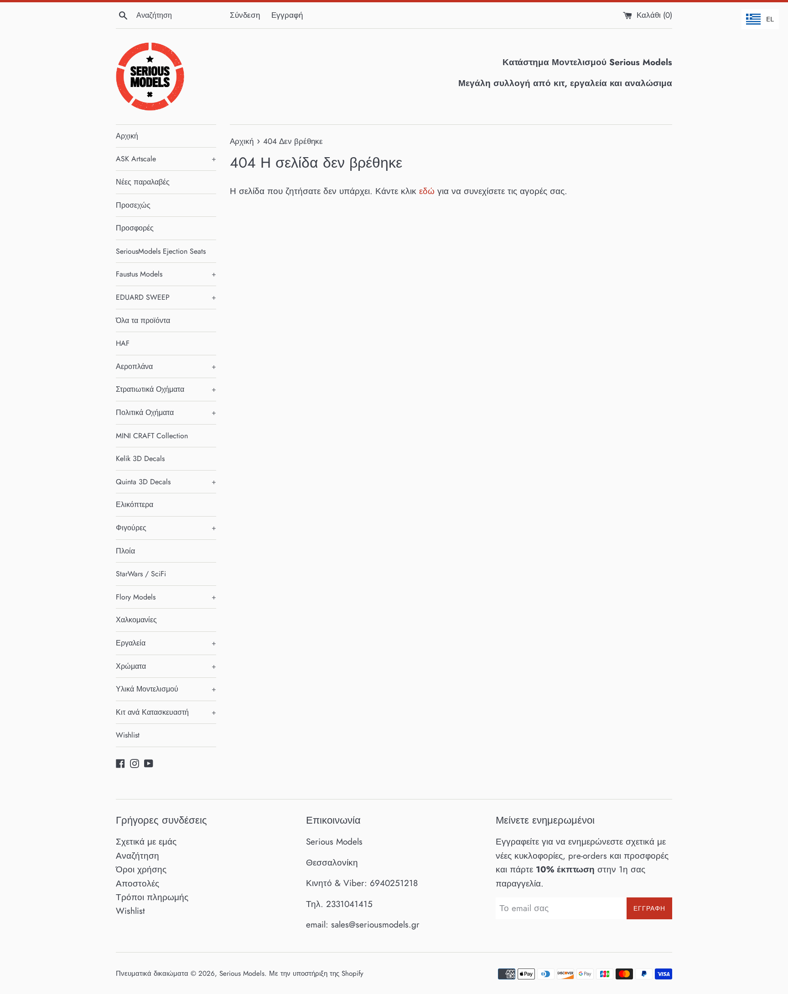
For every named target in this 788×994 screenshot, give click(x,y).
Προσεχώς (133, 205)
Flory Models (166, 597)
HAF (123, 343)
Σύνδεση (245, 15)
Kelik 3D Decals (140, 458)
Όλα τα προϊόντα (143, 320)
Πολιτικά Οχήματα (166, 412)
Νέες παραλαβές (143, 182)
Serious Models (241, 973)
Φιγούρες (166, 528)
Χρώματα (166, 666)
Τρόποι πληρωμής (152, 897)
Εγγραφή (287, 15)
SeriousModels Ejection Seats (161, 251)
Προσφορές (135, 228)
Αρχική (127, 136)
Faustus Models (166, 274)
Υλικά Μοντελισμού (166, 689)
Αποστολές (137, 883)
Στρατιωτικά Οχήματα (166, 389)
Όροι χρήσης (141, 869)
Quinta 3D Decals (166, 482)
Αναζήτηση (137, 856)
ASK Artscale (166, 159)
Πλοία (125, 551)
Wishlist (128, 735)
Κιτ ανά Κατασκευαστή (166, 712)
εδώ (427, 191)
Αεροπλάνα (166, 366)
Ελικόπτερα (134, 504)
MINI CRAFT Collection (152, 435)
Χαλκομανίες (136, 620)
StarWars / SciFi (141, 574)
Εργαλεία (166, 643)
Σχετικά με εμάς (146, 841)
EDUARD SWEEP (166, 297)
